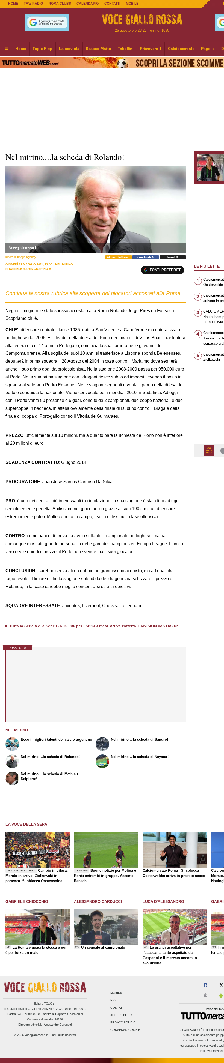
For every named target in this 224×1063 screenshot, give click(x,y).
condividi (144, 257)
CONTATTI (112, 3)
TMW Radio (33, 3)
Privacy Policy (122, 1022)
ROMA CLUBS (60, 3)
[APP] (210, 450)
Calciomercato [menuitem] (181, 48)
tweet (171, 257)
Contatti (117, 1007)
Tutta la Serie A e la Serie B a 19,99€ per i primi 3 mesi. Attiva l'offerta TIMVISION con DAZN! (93, 626)
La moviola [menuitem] (69, 48)
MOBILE (132, 3)
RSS (113, 1000)
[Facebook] (205, 985)
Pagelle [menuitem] (208, 48)
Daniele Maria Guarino (28, 268)
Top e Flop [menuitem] (42, 48)
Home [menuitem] (21, 48)
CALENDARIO (87, 3)
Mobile (116, 993)
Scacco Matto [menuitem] (98, 48)
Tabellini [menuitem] (126, 48)
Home (13, 3)
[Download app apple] (205, 995)
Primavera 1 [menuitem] (150, 48)
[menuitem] (7, 49)
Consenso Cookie (125, 1030)
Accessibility (121, 1015)
